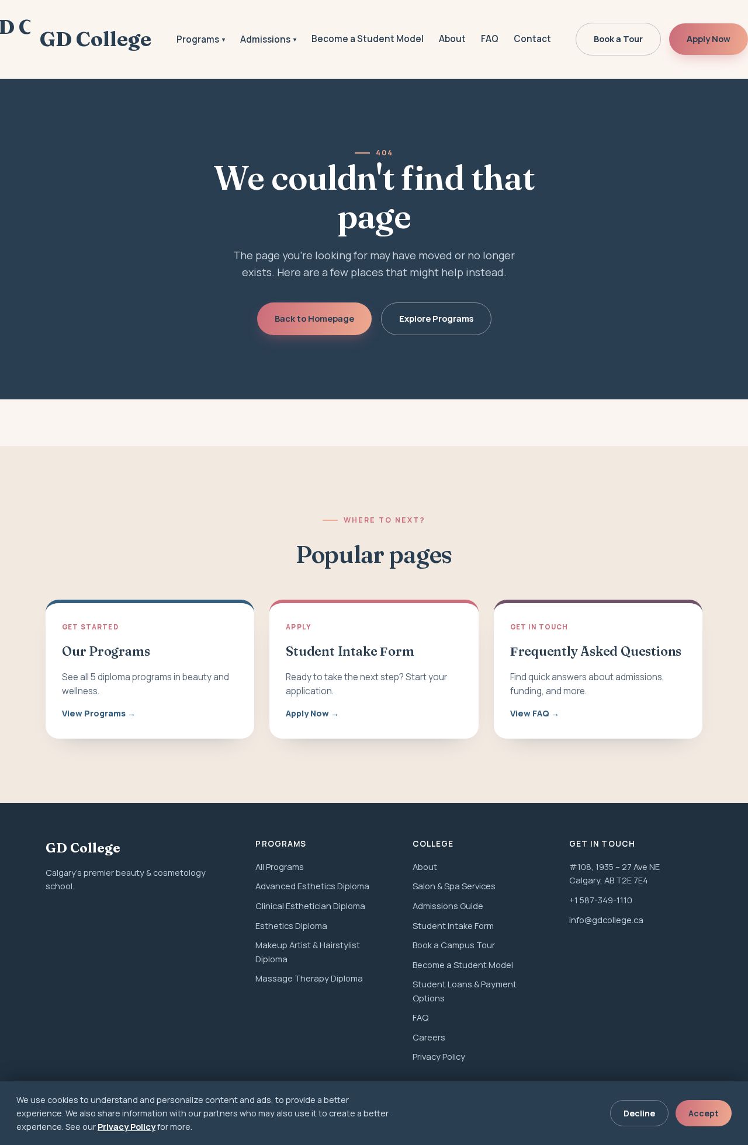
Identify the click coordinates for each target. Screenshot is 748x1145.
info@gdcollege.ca (606, 919)
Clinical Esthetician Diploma (310, 905)
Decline (639, 1113)
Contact (532, 39)
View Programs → (99, 713)
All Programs (279, 866)
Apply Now (708, 38)
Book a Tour (618, 38)
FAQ (489, 39)
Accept (703, 1113)
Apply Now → (312, 713)
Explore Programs (436, 318)
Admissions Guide (448, 905)
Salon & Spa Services (454, 886)
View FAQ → (534, 713)
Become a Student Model (367, 39)
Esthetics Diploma (291, 925)
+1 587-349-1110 (600, 900)
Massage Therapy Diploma (309, 978)
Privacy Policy (439, 1056)
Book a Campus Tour (454, 945)
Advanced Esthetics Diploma (312, 886)
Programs (200, 39)
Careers (429, 1037)
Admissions (268, 39)
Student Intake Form (453, 925)
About (452, 39)
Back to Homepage (314, 318)
